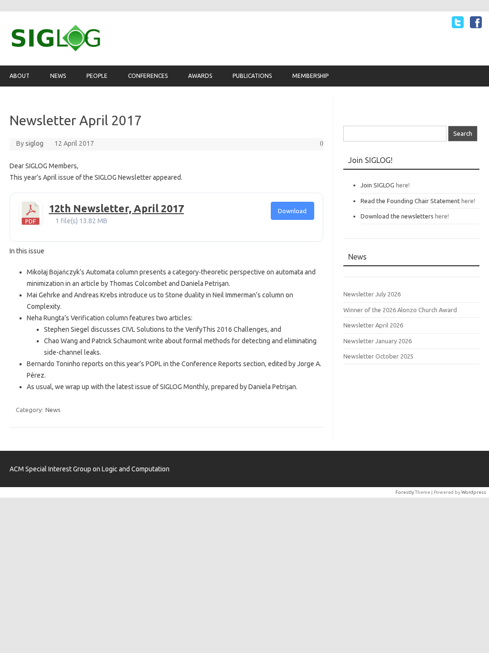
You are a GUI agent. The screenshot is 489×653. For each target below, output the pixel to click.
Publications (252, 76)
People (96, 76)
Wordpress (473, 492)
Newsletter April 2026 (373, 325)
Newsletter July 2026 (372, 294)
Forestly (404, 492)
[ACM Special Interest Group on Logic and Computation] (56, 49)
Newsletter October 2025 (378, 356)
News (58, 76)
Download (292, 210)
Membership (310, 76)
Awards (200, 76)
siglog (34, 143)
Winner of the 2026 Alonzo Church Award (400, 309)
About (20, 76)
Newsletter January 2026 (377, 340)
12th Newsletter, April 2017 (116, 208)
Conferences (148, 76)
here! (403, 185)
